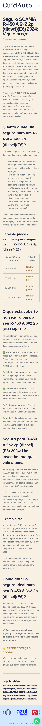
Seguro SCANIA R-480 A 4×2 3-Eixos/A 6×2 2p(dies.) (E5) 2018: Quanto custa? (20, 692)
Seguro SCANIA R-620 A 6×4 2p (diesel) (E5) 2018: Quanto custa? (20, 685)
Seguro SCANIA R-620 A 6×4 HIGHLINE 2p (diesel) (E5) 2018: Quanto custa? (20, 689)
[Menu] (39, 6)
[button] (37, 721)
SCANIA (23, 39)
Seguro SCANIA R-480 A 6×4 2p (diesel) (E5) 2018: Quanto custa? (20, 695)
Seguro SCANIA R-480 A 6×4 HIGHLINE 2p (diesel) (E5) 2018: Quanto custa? (20, 699)
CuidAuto (17, 5)
